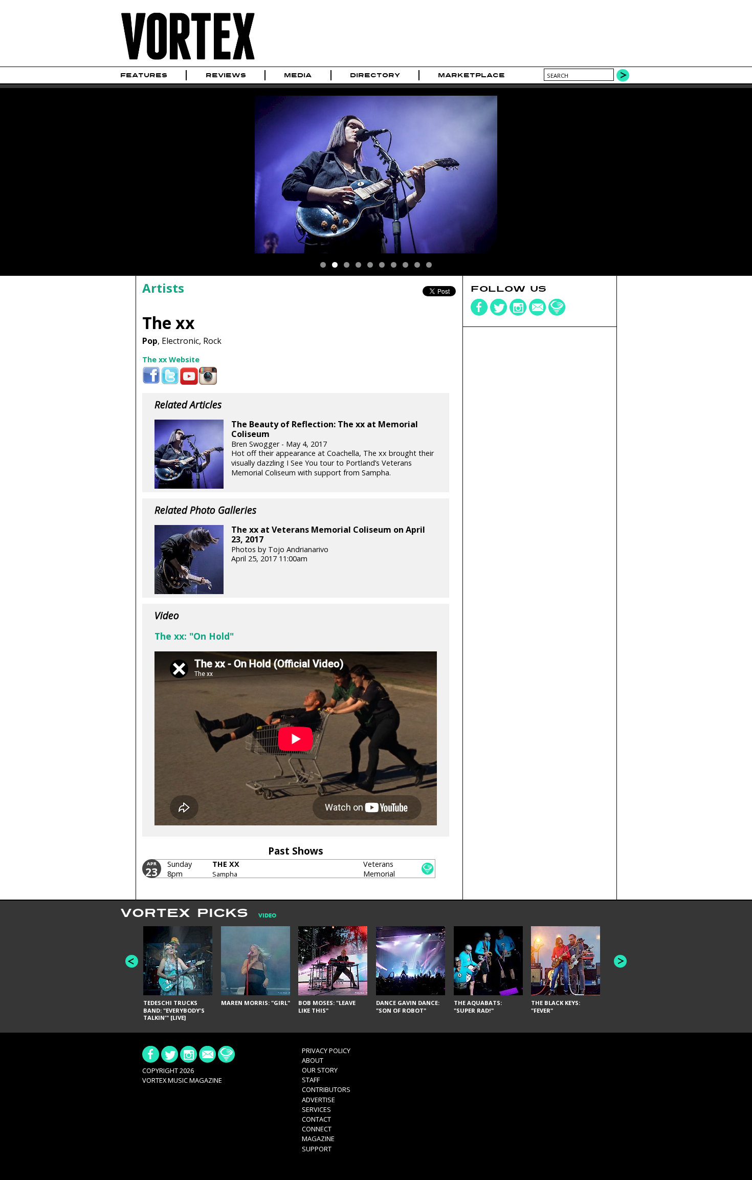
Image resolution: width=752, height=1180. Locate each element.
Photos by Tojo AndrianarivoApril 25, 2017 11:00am (328, 544)
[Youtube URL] (189, 376)
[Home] (187, 60)
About (312, 1060)
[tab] (262, 916)
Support (316, 1148)
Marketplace (471, 75)
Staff (311, 1079)
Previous (131, 961)
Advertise (318, 1099)
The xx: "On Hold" (194, 636)
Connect (316, 1128)
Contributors (326, 1089)
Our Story (320, 1070)
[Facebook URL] (151, 376)
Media (298, 75)
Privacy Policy (326, 1050)
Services (316, 1109)
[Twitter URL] (170, 376)
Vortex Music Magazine (182, 1080)
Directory (375, 75)
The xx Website (171, 359)
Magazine (318, 1138)
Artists (163, 287)
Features (143, 75)
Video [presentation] (267, 916)
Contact (316, 1119)
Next (620, 961)
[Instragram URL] (208, 376)
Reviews (226, 75)
